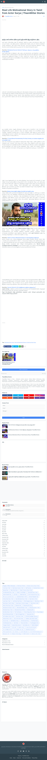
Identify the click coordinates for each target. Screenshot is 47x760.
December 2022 (23, 537)
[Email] (22, 346)
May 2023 (23, 531)
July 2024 (23, 522)
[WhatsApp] (20, 346)
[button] (1, 2)
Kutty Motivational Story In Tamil (21, 598)
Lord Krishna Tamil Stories (17, 601)
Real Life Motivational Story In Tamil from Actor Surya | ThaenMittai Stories (8, 363)
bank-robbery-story (26, 625)
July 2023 (23, 529)
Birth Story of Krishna (21, 585)
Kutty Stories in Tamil (33, 598)
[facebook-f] (7, 395)
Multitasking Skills (30, 609)
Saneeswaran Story (30, 614)
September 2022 (23, 542)
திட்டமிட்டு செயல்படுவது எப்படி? (36, 631)
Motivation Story (18, 605)
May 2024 (23, 526)
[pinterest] (29, 398)
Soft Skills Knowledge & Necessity (31, 616)
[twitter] (18, 395)
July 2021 (23, 553)
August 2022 (23, 544)
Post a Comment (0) (23, 369)
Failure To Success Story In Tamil (26, 590)
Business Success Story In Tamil (33, 585)
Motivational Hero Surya (9, 7)
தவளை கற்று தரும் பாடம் (25, 631)
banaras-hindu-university (16, 625)
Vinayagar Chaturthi (6, 625)
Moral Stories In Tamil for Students (22, 603)
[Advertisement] (23, 29)
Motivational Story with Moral (20, 609)
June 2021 (23, 555)
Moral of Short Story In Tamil (8, 605)
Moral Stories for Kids (34, 603)
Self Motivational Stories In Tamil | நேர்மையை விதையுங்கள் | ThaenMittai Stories (24, 429)
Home (3, 7)
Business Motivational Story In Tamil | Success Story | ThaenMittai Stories (23, 434)
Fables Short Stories (14, 590)
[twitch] (40, 398)
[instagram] (40, 395)
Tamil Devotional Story (25, 620)
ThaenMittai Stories (25, 755)
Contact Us (19, 757)
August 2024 (23, 520)
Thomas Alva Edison (24, 622)
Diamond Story (5, 590)
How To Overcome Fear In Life (33, 594)
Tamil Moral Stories (34, 620)
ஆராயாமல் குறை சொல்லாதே (31, 627)
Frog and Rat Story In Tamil (33, 592)
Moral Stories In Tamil (39, 601)
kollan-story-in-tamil (6, 627)
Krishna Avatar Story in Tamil (8, 598)
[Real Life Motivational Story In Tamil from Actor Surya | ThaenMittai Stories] (9, 357)
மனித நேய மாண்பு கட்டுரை (35, 633)
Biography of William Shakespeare (9, 585)
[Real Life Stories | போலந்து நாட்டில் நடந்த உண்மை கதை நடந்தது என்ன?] (5, 426)
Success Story (5, 620)
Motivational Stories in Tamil (34, 607)
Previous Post (4, 373)
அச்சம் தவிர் (14, 627)
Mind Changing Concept (28, 601)
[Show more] (25, 346)
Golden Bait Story (23, 594)
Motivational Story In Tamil (7, 609)
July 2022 (23, 546)
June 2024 (23, 524)
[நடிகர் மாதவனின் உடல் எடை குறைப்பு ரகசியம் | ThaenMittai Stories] (5, 468)
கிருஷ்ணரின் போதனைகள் (30, 629)
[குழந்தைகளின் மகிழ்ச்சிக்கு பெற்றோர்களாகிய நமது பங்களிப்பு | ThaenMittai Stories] (5, 478)
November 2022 (23, 539)
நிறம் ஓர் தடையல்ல (6, 633)
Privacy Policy (34, 757)
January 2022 (23, 550)
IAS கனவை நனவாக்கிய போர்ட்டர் (9, 596)
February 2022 (23, 548)
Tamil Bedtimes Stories (14, 620)
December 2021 (23, 552)
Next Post (43, 373)
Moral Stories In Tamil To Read (8, 603)
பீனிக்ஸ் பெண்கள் (26, 633)
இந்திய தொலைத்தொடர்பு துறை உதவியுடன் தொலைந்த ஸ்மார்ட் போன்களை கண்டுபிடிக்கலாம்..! (25, 471)
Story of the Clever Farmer (18, 618)
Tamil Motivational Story (7, 622)
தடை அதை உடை (16, 631)
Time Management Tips (34, 622)
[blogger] (7, 398)
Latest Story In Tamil (6, 601)
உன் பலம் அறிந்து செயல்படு (7, 629)
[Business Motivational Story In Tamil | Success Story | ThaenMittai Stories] (5, 436)
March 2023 (23, 533)
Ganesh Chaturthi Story (7, 594)
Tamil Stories (16, 622)
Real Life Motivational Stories (8, 614)
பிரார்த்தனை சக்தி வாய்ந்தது (16, 633)
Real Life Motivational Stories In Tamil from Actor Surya (25, 342)
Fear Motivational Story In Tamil (8, 592)
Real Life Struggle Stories (20, 614)
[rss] (29, 751)
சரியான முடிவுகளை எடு (7, 631)
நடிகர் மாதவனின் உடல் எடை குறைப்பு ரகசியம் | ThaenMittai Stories (20, 466)
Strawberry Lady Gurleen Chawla (31, 618)
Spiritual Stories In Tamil (7, 618)
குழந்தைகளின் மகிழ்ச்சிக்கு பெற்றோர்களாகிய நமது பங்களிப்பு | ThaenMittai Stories (23, 476)
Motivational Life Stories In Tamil (9, 607)
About (14, 757)
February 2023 (23, 535)
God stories (16, 594)
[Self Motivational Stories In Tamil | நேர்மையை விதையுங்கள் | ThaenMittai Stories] (5, 431)
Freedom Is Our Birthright (21, 592)
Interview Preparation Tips (33, 596)
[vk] (18, 398)
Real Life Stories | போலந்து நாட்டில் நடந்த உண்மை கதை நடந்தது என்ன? (21, 424)
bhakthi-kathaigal (35, 625)
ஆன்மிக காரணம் (21, 627)
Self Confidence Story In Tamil (8, 616)
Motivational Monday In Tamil (22, 607)
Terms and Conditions (26, 757)
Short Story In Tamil (19, 616)
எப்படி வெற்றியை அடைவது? (18, 629)
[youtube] (29, 395)
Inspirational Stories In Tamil (22, 596)
